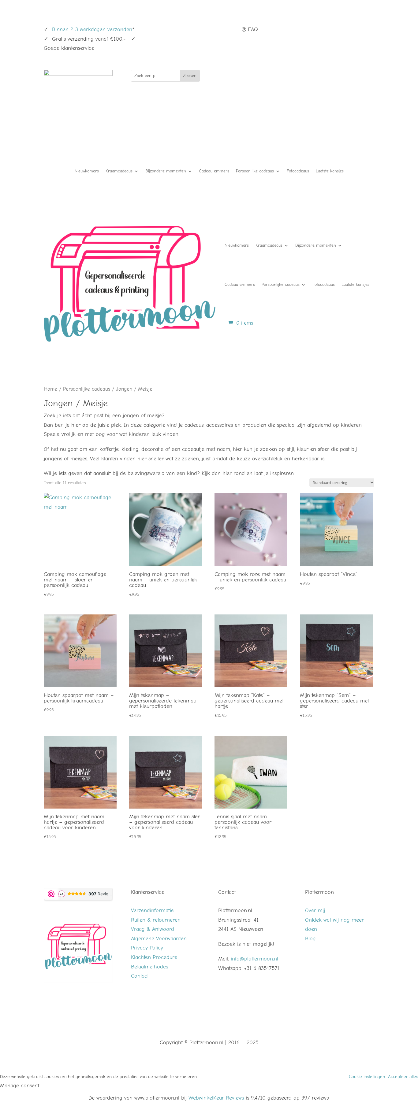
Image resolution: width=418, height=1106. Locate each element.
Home (50, 389)
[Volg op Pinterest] (369, 30)
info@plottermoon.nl (254, 959)
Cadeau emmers (214, 171)
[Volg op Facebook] (345, 30)
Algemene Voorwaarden (159, 938)
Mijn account (329, 77)
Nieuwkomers (87, 171)
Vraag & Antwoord (152, 929)
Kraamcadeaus (119, 171)
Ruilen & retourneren (156, 920)
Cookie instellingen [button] (367, 1076)
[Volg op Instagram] (357, 30)
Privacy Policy (147, 948)
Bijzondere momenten (165, 171)
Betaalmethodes (149, 967)
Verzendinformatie (152, 910)
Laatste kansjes (330, 171)
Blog (310, 938)
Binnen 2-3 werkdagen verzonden (92, 29)
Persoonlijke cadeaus (255, 171)
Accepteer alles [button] (403, 1076)
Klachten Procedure (154, 957)
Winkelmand (264, 77)
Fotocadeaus (298, 171)
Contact (140, 976)
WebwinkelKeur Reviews (216, 1098)
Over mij (315, 910)
